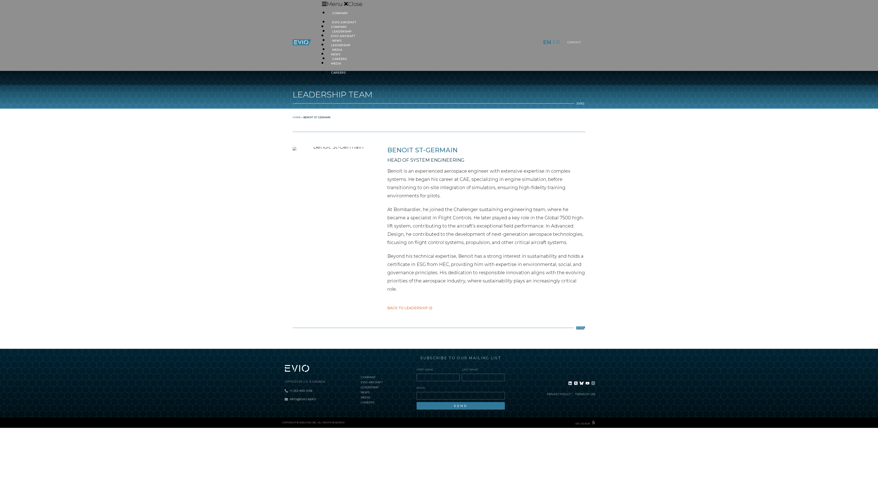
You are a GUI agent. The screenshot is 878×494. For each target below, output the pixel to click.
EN (547, 42)
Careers (338, 72)
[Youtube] (587, 383)
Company (340, 13)
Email (421, 387)
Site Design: (582, 423)
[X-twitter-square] (575, 383)
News (335, 54)
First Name (425, 369)
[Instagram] (593, 383)
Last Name (470, 369)
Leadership (341, 45)
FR (556, 42)
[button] (416, 4)
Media (336, 63)
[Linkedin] (570, 383)
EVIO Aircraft (343, 36)
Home (297, 117)
